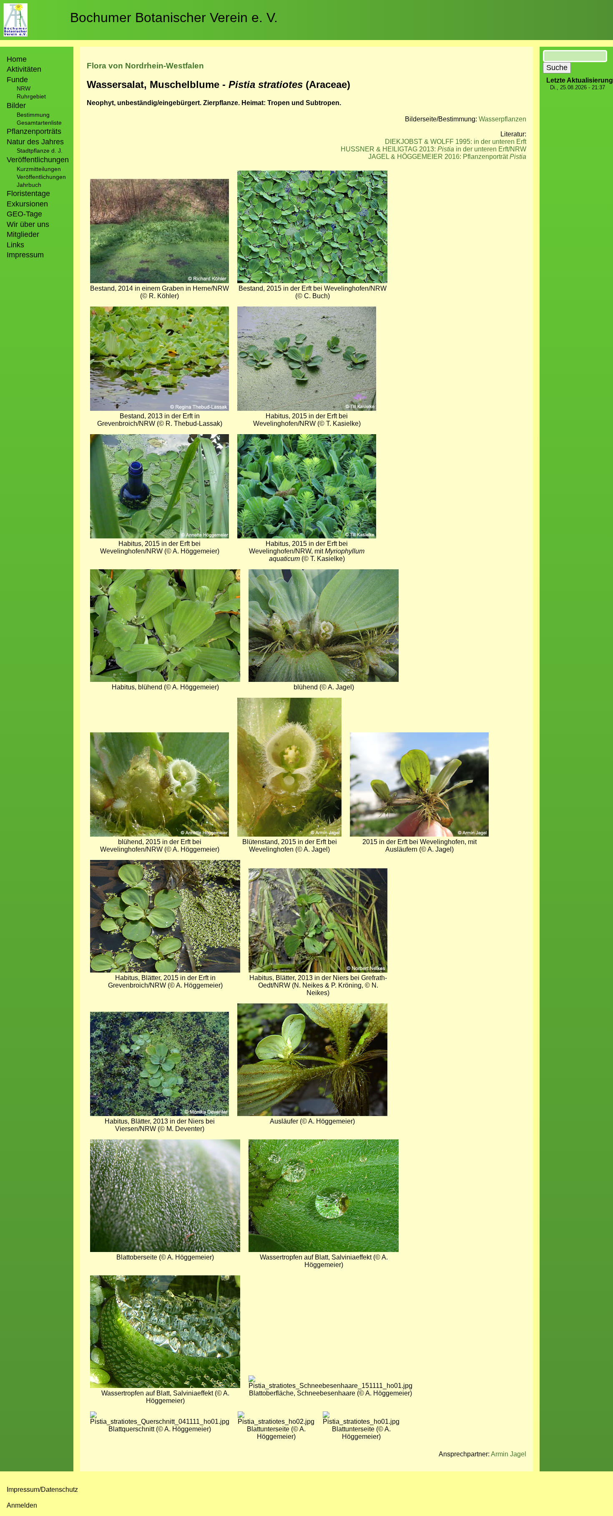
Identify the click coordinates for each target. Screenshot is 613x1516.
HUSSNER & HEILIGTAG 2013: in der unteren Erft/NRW (433, 149)
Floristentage (28, 193)
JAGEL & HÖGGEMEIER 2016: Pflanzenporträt (447, 156)
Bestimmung (33, 114)
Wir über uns (28, 224)
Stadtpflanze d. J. (40, 150)
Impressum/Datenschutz (42, 1489)
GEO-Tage (24, 214)
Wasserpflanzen (502, 119)
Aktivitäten (24, 69)
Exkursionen (27, 204)
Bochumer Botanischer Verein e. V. (174, 17)
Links (15, 245)
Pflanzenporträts (34, 131)
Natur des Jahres (35, 142)
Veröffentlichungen (41, 176)
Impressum (25, 255)
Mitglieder (23, 234)
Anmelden (22, 1505)
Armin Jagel (508, 1454)
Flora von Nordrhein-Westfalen (145, 65)
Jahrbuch (29, 184)
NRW (23, 88)
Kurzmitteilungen (39, 169)
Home (17, 59)
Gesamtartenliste (39, 122)
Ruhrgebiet (31, 96)
